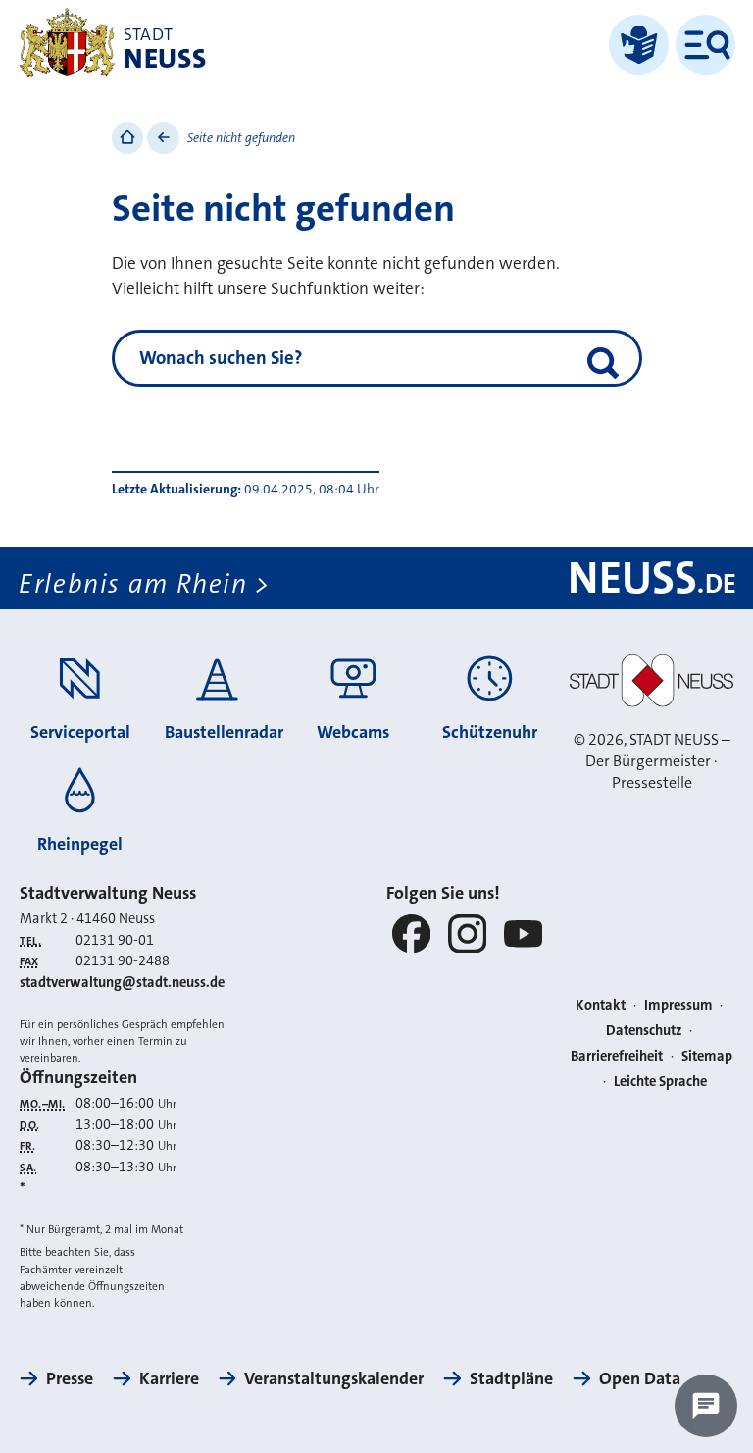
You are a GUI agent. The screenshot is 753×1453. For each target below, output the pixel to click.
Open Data (639, 1378)
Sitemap (706, 1056)
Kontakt (601, 1005)
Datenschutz (644, 1030)
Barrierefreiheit (617, 1056)
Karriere (169, 1378)
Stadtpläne (511, 1378)
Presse (69, 1378)
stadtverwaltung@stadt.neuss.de (122, 982)
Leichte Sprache (660, 1081)
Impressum (678, 1005)
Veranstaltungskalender (334, 1378)
